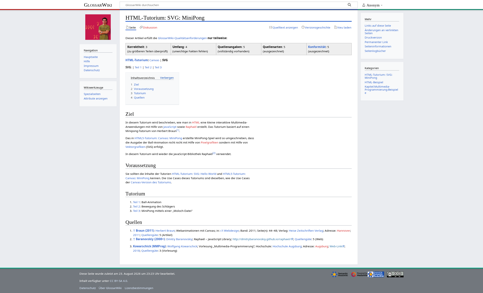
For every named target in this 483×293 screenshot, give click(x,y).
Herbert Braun (165, 230)
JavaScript (169, 127)
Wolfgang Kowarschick (182, 246)
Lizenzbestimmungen (139, 288)
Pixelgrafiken (209, 142)
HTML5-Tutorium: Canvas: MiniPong (158, 138)
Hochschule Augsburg (287, 246)
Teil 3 (158, 67)
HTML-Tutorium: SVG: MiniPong (378, 76)
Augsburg (321, 246)
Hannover (343, 230)
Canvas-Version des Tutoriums (151, 182)
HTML (196, 122)
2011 (136, 235)
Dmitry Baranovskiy (179, 239)
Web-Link (336, 246)
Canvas (154, 60)
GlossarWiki (98, 5)
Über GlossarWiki (110, 288)
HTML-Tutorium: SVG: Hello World (194, 174)
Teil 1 (138, 67)
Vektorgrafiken (135, 147)
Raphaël (191, 127)
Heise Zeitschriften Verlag (306, 230)
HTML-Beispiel (374, 82)
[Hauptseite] (98, 26)
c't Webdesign (229, 230)
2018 (136, 250)
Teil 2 (148, 67)
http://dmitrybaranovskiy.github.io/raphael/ (262, 239)
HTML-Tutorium (136, 60)
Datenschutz (87, 288)
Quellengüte (149, 235)
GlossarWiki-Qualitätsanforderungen (182, 38)
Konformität (317, 47)
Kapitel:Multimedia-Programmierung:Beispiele (381, 89)
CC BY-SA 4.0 (118, 281)
